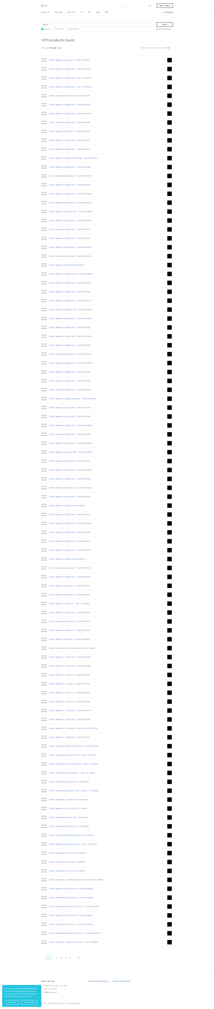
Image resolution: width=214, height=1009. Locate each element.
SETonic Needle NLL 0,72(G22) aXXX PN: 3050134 (67, 559)
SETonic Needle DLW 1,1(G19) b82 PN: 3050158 (67, 862)
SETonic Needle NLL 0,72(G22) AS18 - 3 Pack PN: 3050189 (70, 523)
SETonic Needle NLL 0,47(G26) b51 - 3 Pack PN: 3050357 (70, 229)
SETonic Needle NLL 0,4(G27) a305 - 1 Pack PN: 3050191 (70, 149)
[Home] (44, 5)
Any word (59, 29)
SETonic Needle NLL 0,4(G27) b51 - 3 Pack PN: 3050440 (69, 131)
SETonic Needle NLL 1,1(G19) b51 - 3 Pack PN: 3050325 (69, 684)
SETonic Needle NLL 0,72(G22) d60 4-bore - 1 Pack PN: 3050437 (72, 399)
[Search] (142, 5)
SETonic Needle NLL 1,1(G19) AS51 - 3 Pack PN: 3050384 (70, 666)
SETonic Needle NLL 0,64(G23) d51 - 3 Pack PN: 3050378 (70, 292)
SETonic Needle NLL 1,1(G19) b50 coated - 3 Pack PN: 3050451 (72, 648)
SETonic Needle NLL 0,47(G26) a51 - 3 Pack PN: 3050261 (70, 238)
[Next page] (83, 958)
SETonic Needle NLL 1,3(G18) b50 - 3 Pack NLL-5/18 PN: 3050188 (73, 728)
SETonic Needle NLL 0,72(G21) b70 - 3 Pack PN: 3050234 (70, 612)
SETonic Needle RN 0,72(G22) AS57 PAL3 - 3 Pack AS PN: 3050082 (73, 791)
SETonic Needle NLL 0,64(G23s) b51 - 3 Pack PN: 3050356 (70, 318)
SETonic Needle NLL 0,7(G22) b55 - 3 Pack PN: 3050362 (69, 461)
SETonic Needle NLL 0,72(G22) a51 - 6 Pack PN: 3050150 (70, 550)
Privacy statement (121, 981)
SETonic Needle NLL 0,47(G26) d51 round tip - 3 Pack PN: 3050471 (73, 158)
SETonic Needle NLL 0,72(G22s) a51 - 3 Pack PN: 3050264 (70, 488)
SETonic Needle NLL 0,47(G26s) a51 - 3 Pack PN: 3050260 (70, 247)
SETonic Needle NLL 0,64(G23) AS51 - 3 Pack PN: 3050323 (70, 336)
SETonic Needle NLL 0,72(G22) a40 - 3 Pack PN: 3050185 (70, 532)
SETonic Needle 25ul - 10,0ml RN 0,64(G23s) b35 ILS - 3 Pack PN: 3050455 (76, 880)
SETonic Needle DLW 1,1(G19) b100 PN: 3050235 (67, 853)
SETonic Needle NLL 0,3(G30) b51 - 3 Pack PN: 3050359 (69, 96)
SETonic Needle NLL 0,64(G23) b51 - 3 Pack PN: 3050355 (70, 327)
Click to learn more (24, 996)
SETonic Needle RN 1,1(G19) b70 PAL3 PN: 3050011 (68, 808)
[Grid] (103, 48)
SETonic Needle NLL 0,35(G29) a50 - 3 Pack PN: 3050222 (70, 105)
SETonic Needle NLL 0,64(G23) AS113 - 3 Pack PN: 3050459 (71, 274)
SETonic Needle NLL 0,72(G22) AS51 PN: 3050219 (67, 505)
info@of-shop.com (50, 992)
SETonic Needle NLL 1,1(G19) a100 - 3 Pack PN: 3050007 (70, 719)
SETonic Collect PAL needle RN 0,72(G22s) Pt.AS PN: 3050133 (71, 835)
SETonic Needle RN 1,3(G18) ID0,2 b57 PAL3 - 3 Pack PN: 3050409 (73, 746)
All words (47, 29)
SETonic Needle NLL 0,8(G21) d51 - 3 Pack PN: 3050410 (69, 586)
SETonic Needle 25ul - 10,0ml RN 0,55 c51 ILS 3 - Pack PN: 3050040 (73, 942)
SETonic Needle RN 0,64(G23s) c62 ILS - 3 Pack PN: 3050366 (71, 898)
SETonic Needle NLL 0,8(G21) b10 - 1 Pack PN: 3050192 (69, 621)
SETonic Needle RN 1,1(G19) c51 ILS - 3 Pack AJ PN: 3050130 (71, 924)
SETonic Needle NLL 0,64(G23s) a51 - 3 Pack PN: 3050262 (70, 354)
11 (79, 958)
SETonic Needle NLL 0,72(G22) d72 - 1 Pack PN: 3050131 (70, 568)
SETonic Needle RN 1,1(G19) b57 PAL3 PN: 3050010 (68, 817)
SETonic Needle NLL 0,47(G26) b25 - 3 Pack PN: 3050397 (70, 176)
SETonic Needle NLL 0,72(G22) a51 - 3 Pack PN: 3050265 (70, 479)
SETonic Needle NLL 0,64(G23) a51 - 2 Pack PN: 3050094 (70, 381)
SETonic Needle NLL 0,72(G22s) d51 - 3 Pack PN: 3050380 (70, 443)
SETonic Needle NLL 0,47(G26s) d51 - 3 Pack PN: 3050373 (70, 203)
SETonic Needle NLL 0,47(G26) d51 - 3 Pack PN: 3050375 (70, 185)
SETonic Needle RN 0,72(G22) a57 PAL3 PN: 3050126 (69, 782)
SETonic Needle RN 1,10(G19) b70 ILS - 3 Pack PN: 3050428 (71, 889)
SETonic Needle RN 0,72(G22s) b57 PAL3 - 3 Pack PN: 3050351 (72, 755)
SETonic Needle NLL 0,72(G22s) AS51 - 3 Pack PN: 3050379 (70, 452)
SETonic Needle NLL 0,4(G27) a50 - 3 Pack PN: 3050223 (69, 140)
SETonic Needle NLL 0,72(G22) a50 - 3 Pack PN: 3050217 (70, 514)
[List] (107, 48)
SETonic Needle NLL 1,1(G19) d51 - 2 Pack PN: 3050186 (69, 702)
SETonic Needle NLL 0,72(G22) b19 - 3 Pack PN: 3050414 (70, 407)
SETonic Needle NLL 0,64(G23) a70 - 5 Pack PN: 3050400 (70, 283)
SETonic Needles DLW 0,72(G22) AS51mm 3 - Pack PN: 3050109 (73, 844)
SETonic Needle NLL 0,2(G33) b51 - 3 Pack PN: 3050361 (69, 60)
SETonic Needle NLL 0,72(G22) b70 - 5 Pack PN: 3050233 (70, 497)
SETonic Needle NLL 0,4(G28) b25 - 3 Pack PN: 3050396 (69, 122)
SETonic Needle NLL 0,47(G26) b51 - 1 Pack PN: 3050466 (70, 167)
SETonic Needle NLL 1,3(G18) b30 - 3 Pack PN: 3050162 (69, 737)
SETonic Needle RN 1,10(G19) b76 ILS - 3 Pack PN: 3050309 (71, 915)
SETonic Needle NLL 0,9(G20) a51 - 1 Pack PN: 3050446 (69, 630)
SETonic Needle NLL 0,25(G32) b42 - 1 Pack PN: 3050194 (70, 87)
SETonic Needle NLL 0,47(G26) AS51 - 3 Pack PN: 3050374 (70, 194)
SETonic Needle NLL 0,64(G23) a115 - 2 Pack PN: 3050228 (70, 363)
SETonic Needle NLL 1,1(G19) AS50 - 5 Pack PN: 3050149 (70, 710)
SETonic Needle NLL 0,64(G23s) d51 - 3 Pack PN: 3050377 (70, 301)
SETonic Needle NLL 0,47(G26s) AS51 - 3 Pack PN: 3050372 (70, 211)
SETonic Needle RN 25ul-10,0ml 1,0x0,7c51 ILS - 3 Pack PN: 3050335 (74, 906)
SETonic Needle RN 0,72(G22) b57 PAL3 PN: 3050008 (69, 826)
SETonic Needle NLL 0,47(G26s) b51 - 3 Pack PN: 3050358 (70, 220)
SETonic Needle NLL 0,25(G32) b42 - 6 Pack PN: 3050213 (70, 78)
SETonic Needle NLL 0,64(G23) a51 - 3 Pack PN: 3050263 (70, 345)
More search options (163, 29)
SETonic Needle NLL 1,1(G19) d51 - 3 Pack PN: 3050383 (69, 675)
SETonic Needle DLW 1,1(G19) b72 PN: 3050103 (67, 871)
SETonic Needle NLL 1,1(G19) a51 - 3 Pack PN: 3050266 (69, 693)
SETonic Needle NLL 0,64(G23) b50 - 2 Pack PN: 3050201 (70, 372)
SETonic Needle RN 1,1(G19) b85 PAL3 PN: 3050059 (68, 800)
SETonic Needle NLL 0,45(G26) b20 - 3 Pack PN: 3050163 (70, 256)
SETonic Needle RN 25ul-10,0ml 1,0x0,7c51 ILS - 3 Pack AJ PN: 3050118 (75, 933)
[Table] (110, 48)
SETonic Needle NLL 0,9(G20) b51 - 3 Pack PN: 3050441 (69, 639)
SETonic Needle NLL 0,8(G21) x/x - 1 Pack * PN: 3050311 (70, 604)
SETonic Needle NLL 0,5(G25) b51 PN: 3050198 (66, 265)
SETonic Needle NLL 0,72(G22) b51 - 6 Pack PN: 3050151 (70, 541)
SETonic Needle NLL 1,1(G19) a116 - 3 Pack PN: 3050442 (70, 657)
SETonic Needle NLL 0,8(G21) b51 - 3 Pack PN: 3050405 (69, 595)
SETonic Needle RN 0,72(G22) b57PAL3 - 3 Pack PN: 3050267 (72, 773)
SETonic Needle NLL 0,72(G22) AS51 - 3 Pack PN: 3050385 (70, 425)
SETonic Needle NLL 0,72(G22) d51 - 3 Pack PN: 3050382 (70, 434)
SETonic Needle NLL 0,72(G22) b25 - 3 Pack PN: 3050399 (70, 416)
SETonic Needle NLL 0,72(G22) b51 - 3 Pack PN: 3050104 (70, 577)
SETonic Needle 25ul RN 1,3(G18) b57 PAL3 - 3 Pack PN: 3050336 (73, 764)
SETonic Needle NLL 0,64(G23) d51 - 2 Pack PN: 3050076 (70, 390)
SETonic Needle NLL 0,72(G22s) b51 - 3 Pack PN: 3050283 (70, 470)
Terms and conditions (97, 981)
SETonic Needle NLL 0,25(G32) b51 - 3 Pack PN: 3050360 (70, 69)
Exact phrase (73, 29)
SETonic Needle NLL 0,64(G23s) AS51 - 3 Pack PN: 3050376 (70, 309)
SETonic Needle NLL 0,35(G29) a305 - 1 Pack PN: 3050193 (70, 113)
